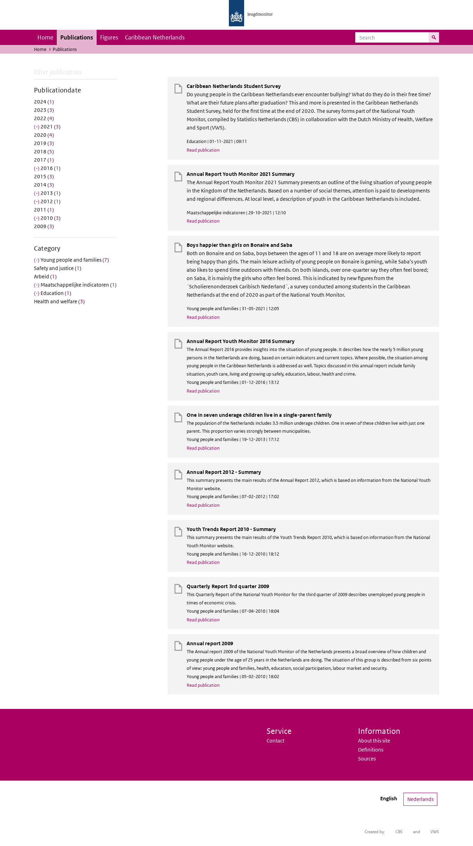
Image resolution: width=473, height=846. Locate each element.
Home (45, 37)
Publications (76, 37)
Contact (275, 740)
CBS (399, 832)
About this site (374, 740)
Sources (367, 758)
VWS (434, 832)
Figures (109, 37)
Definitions (370, 749)
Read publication (203, 150)
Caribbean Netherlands (155, 37)
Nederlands (420, 799)
